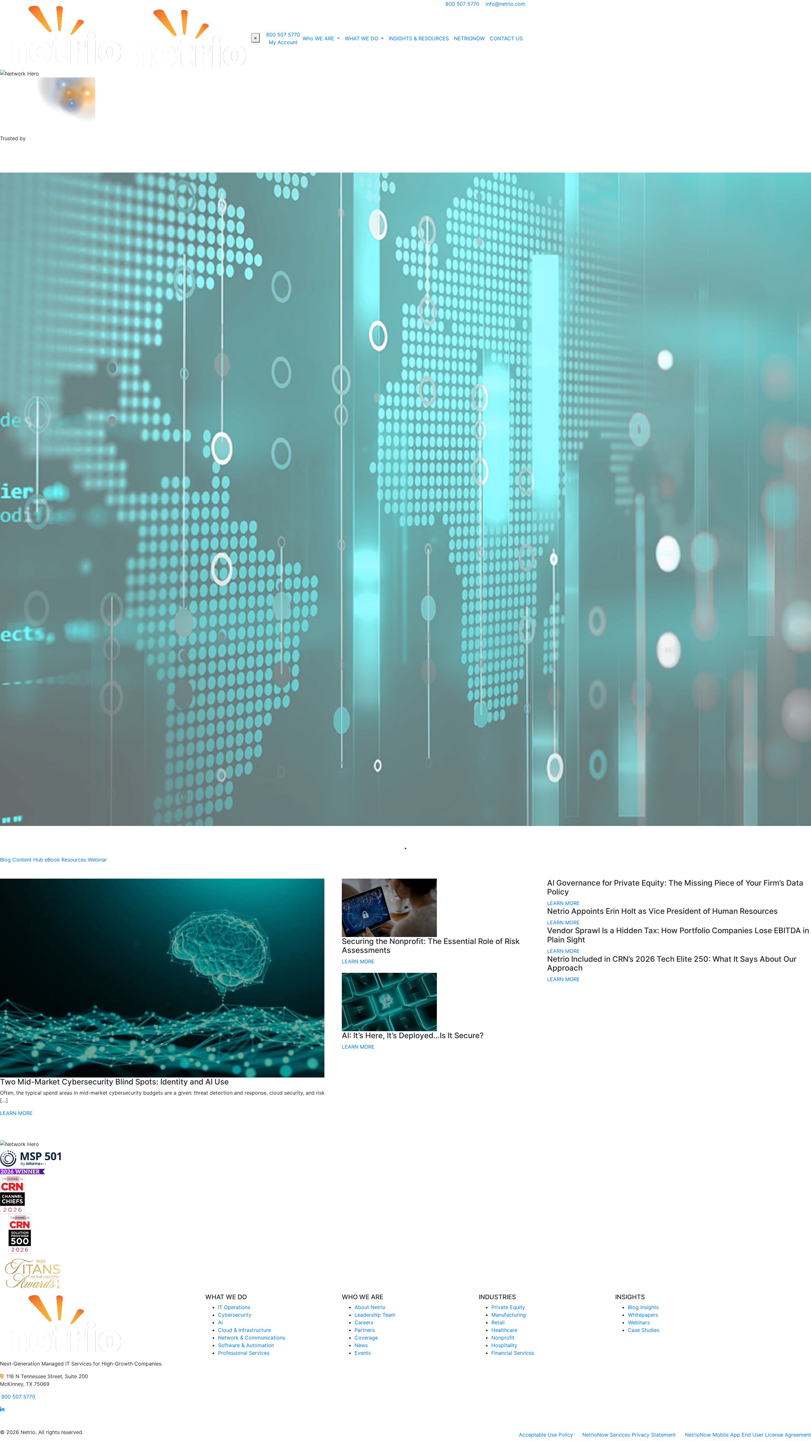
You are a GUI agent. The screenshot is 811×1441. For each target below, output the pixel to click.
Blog (5, 859)
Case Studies (643, 1330)
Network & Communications (251, 1337)
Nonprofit (502, 1337)
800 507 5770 (462, 4)
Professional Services (243, 1353)
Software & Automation (246, 1345)
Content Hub (27, 859)
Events (362, 1353)
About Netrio (370, 1307)
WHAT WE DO (362, 38)
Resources (73, 859)
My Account (283, 42)
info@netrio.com (505, 4)
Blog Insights (643, 1307)
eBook (52, 859)
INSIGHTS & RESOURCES (419, 38)
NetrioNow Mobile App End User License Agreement (748, 1434)
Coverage (366, 1337)
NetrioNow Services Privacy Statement (629, 1434)
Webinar (97, 859)
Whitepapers (643, 1315)
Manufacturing (508, 1315)
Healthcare (504, 1330)
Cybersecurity (235, 1315)
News (361, 1345)
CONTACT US (506, 38)
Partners (364, 1330)
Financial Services (512, 1353)
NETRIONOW (469, 38)
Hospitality (504, 1345)
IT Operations (234, 1307)
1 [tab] (405, 848)
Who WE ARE (319, 38)
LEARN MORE (16, 1113)
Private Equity (508, 1307)
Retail (498, 1322)
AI (220, 1322)
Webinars (639, 1322)
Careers (363, 1322)
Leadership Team (374, 1315)
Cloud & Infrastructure (244, 1330)
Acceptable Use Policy (546, 1434)
